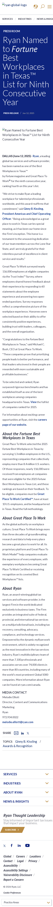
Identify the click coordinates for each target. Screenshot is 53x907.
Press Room (11, 31)
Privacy (32, 861)
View (33, 402)
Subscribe (11, 830)
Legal (20, 861)
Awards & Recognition (17, 746)
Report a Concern (13, 880)
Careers (20, 856)
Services (7, 18)
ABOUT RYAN (12, 792)
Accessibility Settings (15, 870)
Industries (25, 18)
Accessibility (10, 866)
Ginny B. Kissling (26, 741)
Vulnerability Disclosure (17, 875)
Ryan (36, 156)
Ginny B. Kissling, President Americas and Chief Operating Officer (26, 213)
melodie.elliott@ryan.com (17, 722)
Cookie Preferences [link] (12, 892)
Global (7, 856)
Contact (7, 861)
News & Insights (16, 801)
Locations (35, 856)
